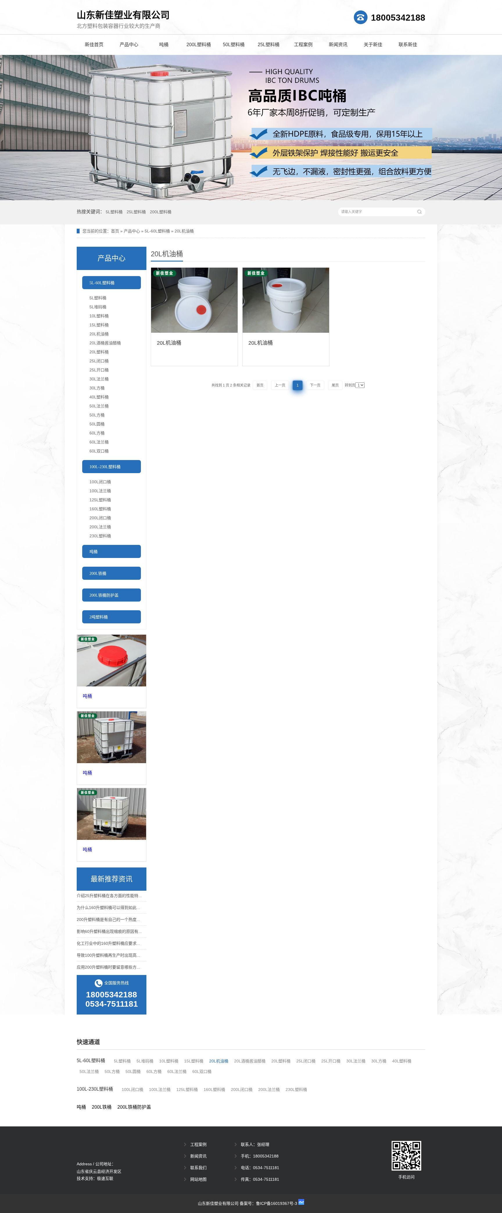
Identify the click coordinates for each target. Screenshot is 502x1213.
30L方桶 (97, 388)
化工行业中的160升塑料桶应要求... (108, 938)
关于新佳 (373, 44)
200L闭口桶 (100, 518)
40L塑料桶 (99, 397)
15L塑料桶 (99, 325)
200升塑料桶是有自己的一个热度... (108, 914)
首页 (115, 231)
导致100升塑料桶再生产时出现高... (108, 950)
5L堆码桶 (97, 307)
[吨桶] (111, 660)
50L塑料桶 (234, 44)
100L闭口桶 (100, 482)
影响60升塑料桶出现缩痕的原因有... (109, 926)
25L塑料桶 (268, 44)
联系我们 (198, 1167)
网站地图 (198, 1179)
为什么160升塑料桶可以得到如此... (108, 902)
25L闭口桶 (99, 361)
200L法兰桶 (100, 527)
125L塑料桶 (100, 500)
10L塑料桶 (99, 316)
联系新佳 (408, 44)
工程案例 (303, 44)
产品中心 (129, 44)
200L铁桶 (102, 1107)
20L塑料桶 (99, 352)
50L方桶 (97, 415)
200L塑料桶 (199, 44)
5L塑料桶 (114, 212)
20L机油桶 (184, 231)
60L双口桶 (99, 451)
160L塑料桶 (100, 509)
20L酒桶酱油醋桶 (105, 343)
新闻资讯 (338, 44)
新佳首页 (94, 44)
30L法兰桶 (99, 379)
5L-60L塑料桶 (157, 231)
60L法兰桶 (99, 442)
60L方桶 (97, 433)
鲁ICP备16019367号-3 (276, 1203)
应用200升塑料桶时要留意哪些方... (108, 962)
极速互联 (105, 1178)
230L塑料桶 (100, 536)
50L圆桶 (97, 424)
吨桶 (163, 44)
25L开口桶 (99, 370)
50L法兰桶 (99, 406)
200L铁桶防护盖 (134, 1107)
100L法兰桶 (100, 491)
